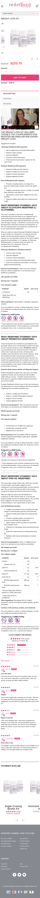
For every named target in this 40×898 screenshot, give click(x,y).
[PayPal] (31, 892)
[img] (5, 666)
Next (37, 59)
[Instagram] (24, 875)
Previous (32, 59)
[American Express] (20, 892)
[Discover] (26, 892)
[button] (11, 645)
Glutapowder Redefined (11, 246)
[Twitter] (19, 875)
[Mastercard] (14, 892)
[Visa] (8, 892)
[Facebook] (14, 875)
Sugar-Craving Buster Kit (13, 807)
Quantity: (4, 68)
